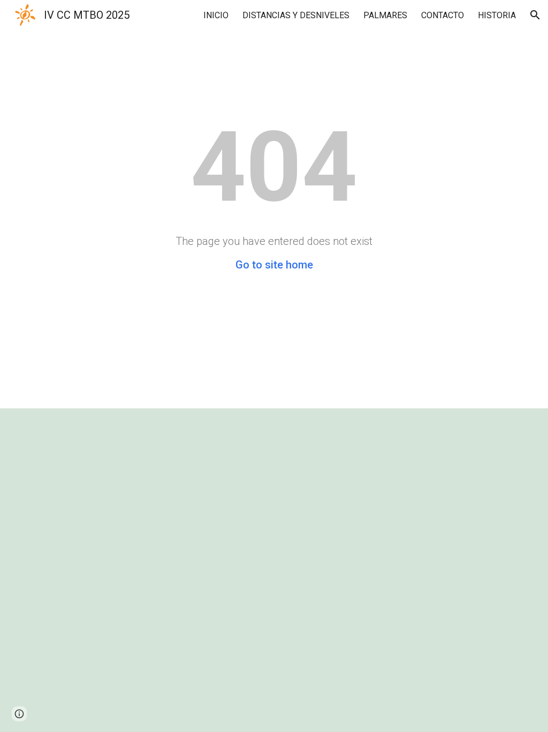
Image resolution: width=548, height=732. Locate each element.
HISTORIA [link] (497, 15)
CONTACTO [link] (442, 15)
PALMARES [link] (385, 15)
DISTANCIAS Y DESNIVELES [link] (295, 15)
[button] (535, 15)
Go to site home (274, 264)
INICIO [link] (216, 15)
